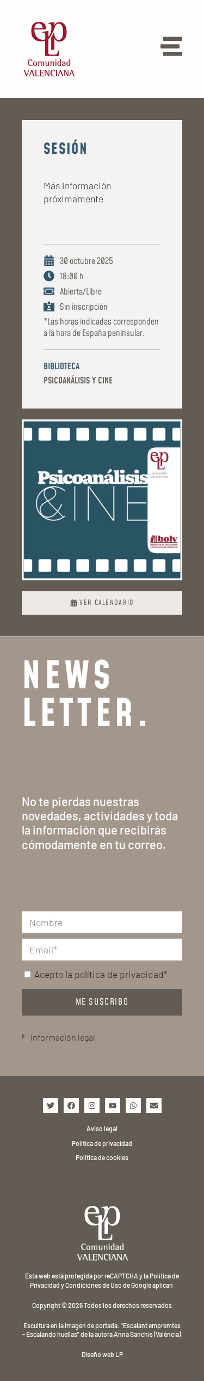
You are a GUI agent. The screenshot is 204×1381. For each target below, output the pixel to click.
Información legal (62, 1037)
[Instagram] (92, 1105)
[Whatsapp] (133, 1105)
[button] (102, 1037)
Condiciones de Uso (93, 1285)
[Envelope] (154, 1105)
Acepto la (101, 974)
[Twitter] (50, 1105)
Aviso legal (102, 1128)
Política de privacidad (102, 1143)
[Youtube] (112, 1105)
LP (119, 1354)
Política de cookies (102, 1157)
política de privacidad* (121, 974)
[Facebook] (71, 1105)
